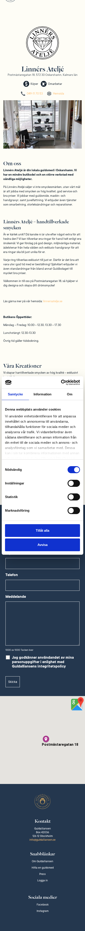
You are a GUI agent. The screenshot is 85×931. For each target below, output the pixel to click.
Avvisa (42, 545)
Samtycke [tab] (15, 394)
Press (42, 874)
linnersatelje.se (52, 301)
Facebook (43, 904)
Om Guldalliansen (42, 861)
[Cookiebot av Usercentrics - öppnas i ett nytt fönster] (61, 382)
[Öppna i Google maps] (77, 703)
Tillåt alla (42, 530)
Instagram (43, 911)
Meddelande (15, 597)
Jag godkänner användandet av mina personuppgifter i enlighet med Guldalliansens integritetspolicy (43, 662)
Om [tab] (69, 394)
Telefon (11, 575)
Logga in (42, 880)
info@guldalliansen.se (42, 840)
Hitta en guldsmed (43, 867)
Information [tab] (42, 394)
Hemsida (58, 93)
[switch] (74, 483)
